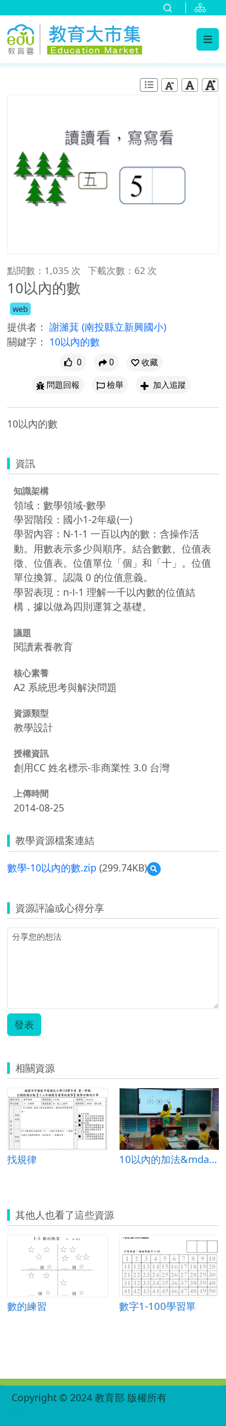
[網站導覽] (202, 7)
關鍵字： (27, 341)
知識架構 (31, 491)
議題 (22, 633)
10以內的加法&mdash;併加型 (169, 1159)
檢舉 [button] (115, 385)
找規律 (22, 1159)
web (20, 309)
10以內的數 (74, 341)
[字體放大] (210, 85)
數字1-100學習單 (157, 1306)
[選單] (207, 39)
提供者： (27, 326)
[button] (144, 362)
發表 (24, 1024)
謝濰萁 (65, 326)
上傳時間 (31, 793)
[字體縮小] (169, 85)
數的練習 (27, 1306)
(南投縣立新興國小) (124, 326)
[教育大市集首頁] (74, 37)
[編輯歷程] (149, 85)
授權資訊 (31, 753)
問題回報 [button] (63, 385)
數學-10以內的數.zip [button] (52, 867)
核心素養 (31, 673)
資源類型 (31, 713)
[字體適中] (190, 85)
